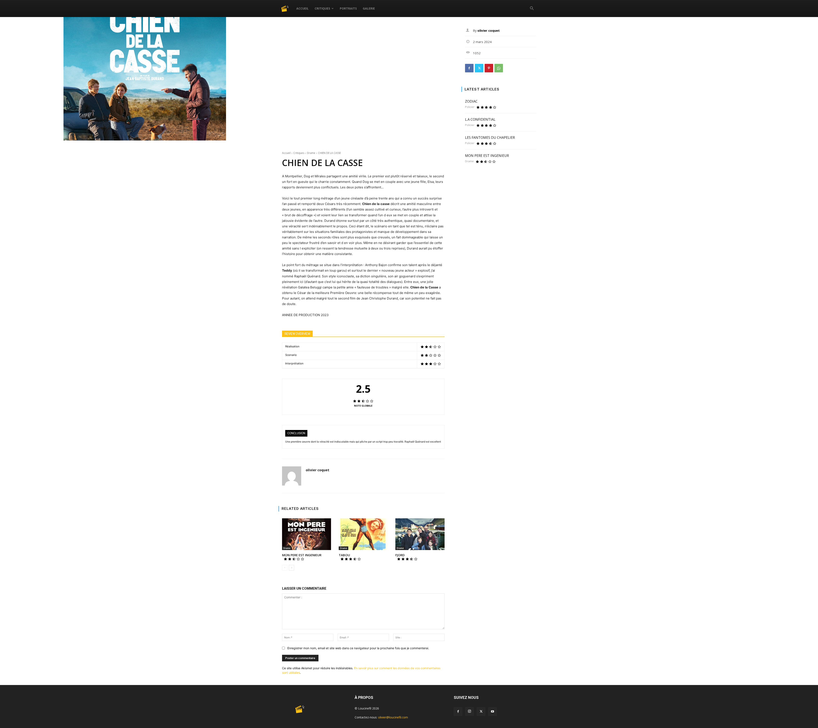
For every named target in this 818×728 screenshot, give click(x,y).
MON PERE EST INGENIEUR (301, 555)
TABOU (344, 555)
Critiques (322, 8)
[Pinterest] (489, 68)
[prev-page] (284, 567)
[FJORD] (419, 534)
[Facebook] (469, 68)
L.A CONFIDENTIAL (480, 119)
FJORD (400, 555)
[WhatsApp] (498, 68)
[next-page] (291, 567)
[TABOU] (363, 534)
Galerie (369, 8)
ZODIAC (471, 101)
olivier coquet (317, 470)
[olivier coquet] (291, 476)
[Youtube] (492, 711)
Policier (469, 107)
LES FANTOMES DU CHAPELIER (490, 137)
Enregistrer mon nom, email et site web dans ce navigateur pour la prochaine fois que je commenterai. (358, 648)
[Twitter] (479, 68)
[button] (532, 9)
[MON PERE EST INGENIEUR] (306, 534)
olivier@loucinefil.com (393, 717)
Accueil (302, 8)
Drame (311, 153)
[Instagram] (469, 711)
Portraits (348, 8)
